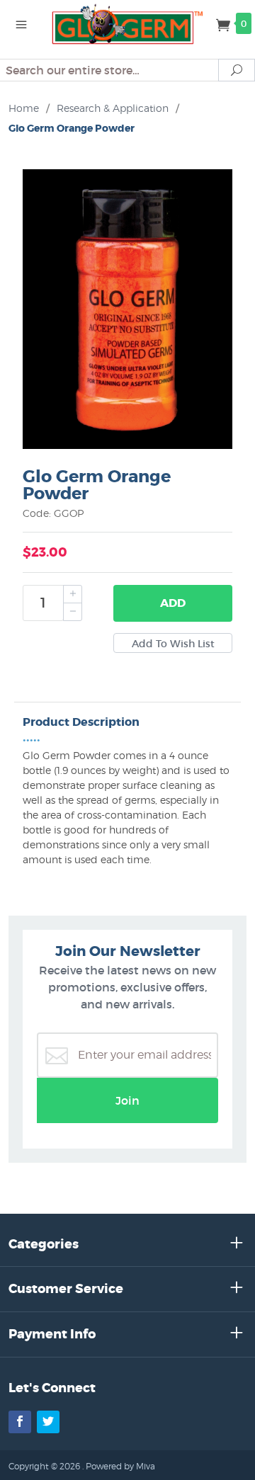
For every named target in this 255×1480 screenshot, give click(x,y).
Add (173, 603)
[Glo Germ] (127, 23)
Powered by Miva (120, 1466)
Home (23, 108)
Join (127, 1100)
